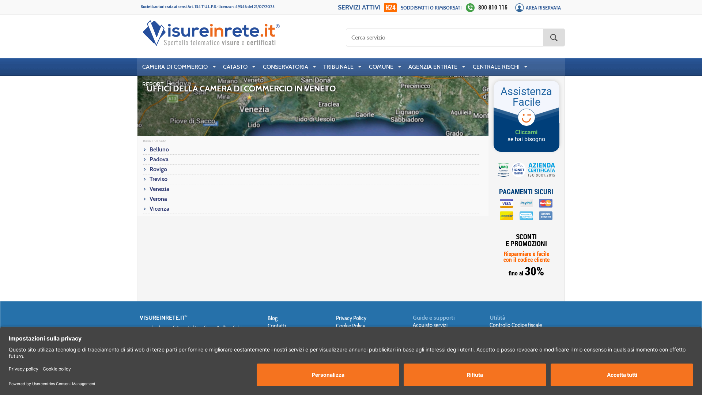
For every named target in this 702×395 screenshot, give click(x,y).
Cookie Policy (350, 326)
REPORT (153, 84)
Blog (273, 318)
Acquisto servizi (430, 325)
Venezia (159, 188)
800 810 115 (492, 7)
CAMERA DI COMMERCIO (175, 66)
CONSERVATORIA (285, 66)
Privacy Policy (351, 318)
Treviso (158, 179)
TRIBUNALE (338, 66)
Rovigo (158, 169)
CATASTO (235, 66)
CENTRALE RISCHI (496, 66)
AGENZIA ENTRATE (432, 66)
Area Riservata (543, 8)
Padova (159, 159)
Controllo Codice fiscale (516, 325)
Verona (158, 198)
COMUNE (381, 66)
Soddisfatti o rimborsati (431, 8)
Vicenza (159, 208)
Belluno (159, 149)
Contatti (277, 326)
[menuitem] (177, 67)
